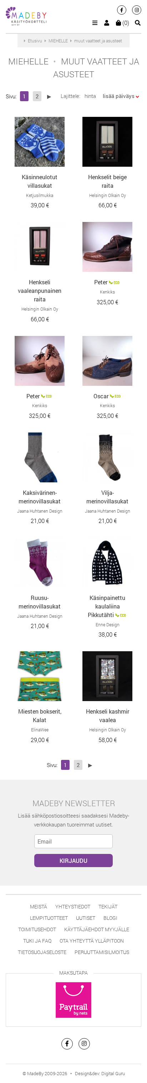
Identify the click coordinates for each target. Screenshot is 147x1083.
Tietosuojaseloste (42, 952)
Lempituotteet (49, 917)
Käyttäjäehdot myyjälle (96, 929)
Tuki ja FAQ (37, 940)
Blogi (110, 917)
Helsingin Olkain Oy (107, 195)
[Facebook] (121, 10)
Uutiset (85, 917)
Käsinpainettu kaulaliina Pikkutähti (106, 606)
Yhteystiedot (72, 906)
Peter (100, 282)
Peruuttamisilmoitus (102, 952)
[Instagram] (136, 10)
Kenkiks (107, 292)
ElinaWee (40, 729)
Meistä (38, 906)
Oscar (100, 396)
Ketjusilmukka (39, 195)
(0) (125, 22)
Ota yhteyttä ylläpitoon (92, 940)
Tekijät (107, 906)
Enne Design (108, 624)
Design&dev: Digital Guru (100, 1073)
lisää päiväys (119, 95)
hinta (90, 95)
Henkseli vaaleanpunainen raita (39, 290)
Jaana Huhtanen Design (39, 511)
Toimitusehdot (37, 929)
